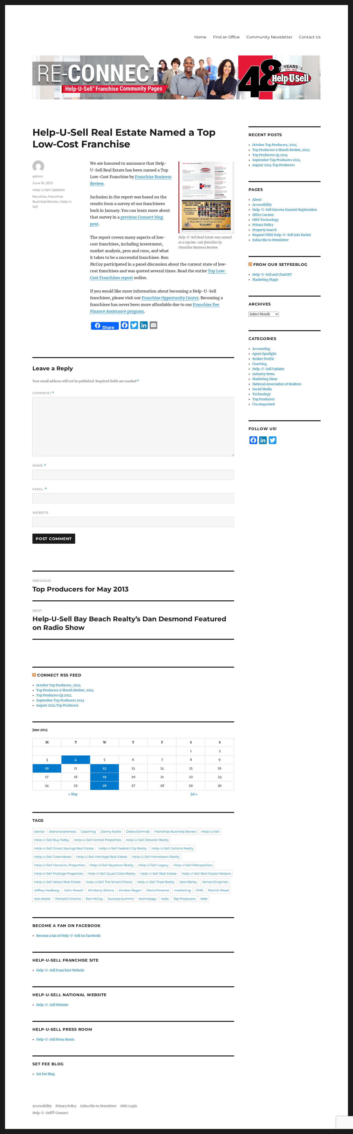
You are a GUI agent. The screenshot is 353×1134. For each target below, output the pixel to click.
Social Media (262, 389)
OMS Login (128, 1106)
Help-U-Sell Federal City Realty (123, 848)
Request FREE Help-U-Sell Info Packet (281, 235)
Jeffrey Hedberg (46, 890)
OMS (199, 890)
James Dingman (215, 882)
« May (73, 794)
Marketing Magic (265, 280)
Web (203, 899)
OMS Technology (265, 220)
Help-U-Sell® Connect (50, 1113)
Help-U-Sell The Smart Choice (109, 882)
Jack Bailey (188, 882)
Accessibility (262, 205)
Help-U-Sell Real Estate (158, 873)
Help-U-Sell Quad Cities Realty (111, 873)
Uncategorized (263, 404)
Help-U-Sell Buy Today (51, 840)
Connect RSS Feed (59, 675)
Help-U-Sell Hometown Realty (155, 857)
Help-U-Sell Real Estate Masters (206, 873)
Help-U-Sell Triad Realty (156, 882)
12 (104, 768)
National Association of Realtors (276, 384)
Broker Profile (263, 359)
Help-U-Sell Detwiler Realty (147, 840)
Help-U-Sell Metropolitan (193, 865)
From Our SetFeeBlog (280, 264)
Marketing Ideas (264, 379)
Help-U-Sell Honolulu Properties (59, 865)
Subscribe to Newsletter (270, 240)
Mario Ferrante (157, 890)
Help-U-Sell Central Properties (97, 840)
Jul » (193, 794)
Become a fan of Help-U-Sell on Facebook (68, 936)
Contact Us (310, 37)
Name (39, 465)
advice (39, 831)
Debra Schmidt (138, 831)
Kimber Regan (130, 890)
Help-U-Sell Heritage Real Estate (101, 857)
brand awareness (62, 831)
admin (37, 176)
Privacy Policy (262, 225)
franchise (39, 196)
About (257, 200)
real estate (42, 899)
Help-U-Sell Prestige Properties (58, 873)
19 (104, 777)
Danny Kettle (111, 831)
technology (147, 899)
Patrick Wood (218, 890)
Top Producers (184, 899)
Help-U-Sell (210, 831)
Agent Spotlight (264, 354)
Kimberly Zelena (101, 890)
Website (40, 512)
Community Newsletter (269, 37)
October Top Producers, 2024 (58, 685)
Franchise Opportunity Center (170, 297)
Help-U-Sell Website (52, 1005)
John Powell (73, 890)
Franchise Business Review (175, 831)
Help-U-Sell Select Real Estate (57, 882)
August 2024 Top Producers (57, 705)
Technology (261, 394)
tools (165, 899)
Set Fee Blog (45, 1074)
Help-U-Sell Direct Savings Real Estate (64, 848)
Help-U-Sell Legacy (153, 865)
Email (39, 489)
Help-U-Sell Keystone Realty (112, 865)
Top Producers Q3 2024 (54, 695)
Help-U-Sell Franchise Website (60, 970)
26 (105, 786)
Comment (43, 393)
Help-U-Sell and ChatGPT (272, 275)
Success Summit (121, 899)
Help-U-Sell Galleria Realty (172, 848)
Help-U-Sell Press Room (55, 1039)
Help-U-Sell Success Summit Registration (284, 210)
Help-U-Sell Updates (48, 190)
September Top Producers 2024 (60, 700)
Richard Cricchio (68, 899)
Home (200, 37)
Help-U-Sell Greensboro (52, 857)
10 (47, 768)
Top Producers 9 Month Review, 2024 (65, 690)
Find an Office (226, 37)
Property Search (264, 230)
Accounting (261, 349)
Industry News (263, 374)
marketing (182, 890)
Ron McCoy (94, 899)
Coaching (88, 831)
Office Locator (263, 215)
